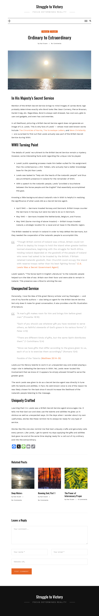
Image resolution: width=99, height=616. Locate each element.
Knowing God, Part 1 (46, 493)
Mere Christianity (78, 130)
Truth (54, 31)
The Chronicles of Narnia (30, 130)
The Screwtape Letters (54, 130)
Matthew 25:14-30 (51, 358)
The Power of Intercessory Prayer (73, 495)
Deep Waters (16, 493)
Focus (45, 31)
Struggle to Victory (49, 6)
